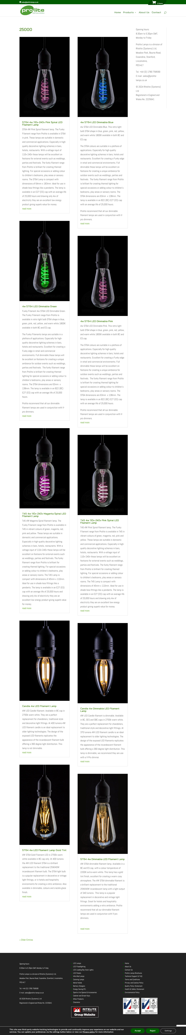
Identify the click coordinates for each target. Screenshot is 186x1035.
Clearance (76, 1002)
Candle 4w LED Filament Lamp (39, 706)
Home (117, 12)
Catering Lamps (78, 979)
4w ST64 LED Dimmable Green (39, 306)
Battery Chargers (79, 986)
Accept (138, 1030)
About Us (144, 12)
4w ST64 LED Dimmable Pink (96, 321)
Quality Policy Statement (133, 986)
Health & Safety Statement (134, 989)
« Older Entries (26, 939)
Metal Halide (77, 982)
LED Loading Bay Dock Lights (83, 970)
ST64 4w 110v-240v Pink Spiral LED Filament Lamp (42, 123)
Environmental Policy (132, 992)
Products (128, 12)
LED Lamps (77, 963)
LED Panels (77, 973)
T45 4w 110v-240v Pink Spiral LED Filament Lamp (99, 521)
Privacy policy (89, 1032)
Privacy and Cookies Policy (134, 982)
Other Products (78, 999)
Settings (168, 1030)
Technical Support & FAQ (133, 976)
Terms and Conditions (132, 979)
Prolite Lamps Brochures (133, 973)
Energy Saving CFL (79, 989)
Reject (152, 1030)
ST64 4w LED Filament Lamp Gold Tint (44, 850)
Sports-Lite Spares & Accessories (85, 992)
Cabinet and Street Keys (81, 995)
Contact (156, 12)
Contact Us (129, 970)
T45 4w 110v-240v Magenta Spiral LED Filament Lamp (44, 515)
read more (26, 208)
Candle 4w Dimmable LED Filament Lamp (99, 710)
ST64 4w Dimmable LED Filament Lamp (102, 859)
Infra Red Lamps (78, 976)
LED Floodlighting (79, 966)
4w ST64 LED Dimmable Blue (96, 122)
